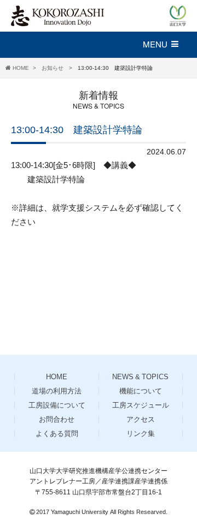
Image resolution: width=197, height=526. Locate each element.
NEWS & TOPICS (140, 376)
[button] (166, 45)
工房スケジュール (140, 405)
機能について (140, 390)
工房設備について (56, 405)
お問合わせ (56, 419)
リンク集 (140, 433)
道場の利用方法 (57, 390)
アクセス (140, 419)
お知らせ (53, 67)
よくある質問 (57, 433)
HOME (21, 67)
